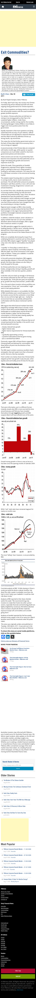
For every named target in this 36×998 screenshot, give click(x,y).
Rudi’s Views (4, 931)
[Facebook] (3, 637)
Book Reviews (4, 908)
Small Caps (4, 925)
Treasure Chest (5, 929)
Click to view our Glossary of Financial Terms (15, 641)
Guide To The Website (7, 893)
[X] (12, 637)
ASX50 (2, 939)
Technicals (4, 927)
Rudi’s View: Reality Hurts (10, 793)
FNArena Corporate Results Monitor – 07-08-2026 (17, 855)
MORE (2, 966)
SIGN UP (18, 976)
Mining (3, 964)
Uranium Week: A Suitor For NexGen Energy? (16, 879)
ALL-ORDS (3, 947)
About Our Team (5, 891)
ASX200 (3, 943)
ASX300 (3, 945)
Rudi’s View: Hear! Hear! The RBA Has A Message (17, 800)
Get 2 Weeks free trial (6, 2)
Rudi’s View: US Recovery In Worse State (14, 806)
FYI (2, 914)
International (4, 923)
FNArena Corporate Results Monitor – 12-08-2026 (17, 861)
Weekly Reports (15, 881)
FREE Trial (18, 971)
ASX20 (2, 937)
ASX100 (3, 941)
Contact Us (4, 899)
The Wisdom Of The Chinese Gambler (14, 780)
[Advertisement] (18, 29)
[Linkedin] (8, 637)
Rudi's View (5, 94)
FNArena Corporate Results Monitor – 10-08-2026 (17, 873)
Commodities (4, 910)
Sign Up (18, 2)
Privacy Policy (4, 897)
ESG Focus (4, 912)
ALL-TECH (3, 949)
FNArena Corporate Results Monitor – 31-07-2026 (17, 867)
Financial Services (5, 960)
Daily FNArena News (6, 916)
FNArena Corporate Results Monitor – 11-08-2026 (17, 849)
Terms (2, 895)
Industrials (4, 962)
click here (20, 990)
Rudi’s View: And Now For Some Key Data (15, 813)
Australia (13, 851)
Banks (2, 956)
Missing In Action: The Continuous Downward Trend (17, 787)
